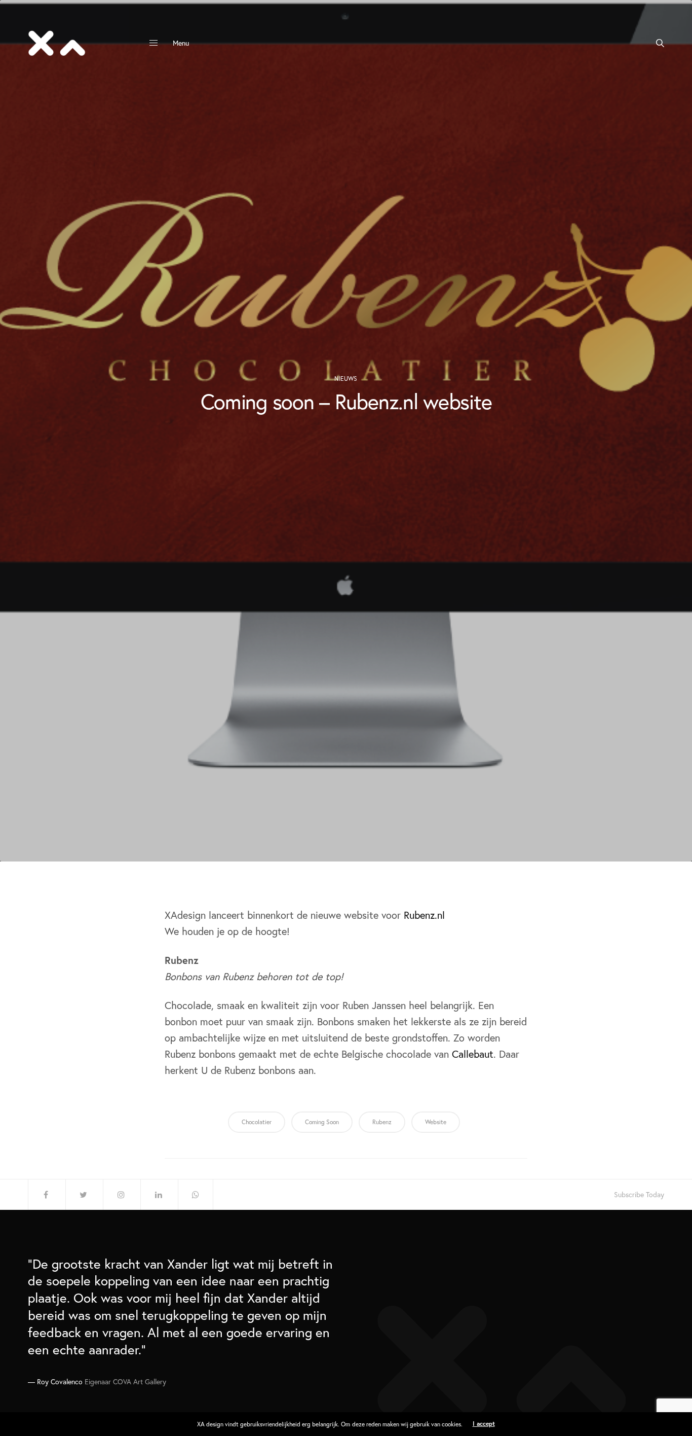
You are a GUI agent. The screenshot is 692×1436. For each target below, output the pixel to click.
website (435, 1122)
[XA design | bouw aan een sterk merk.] (57, 43)
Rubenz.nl (424, 915)
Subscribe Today (639, 1194)
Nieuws (345, 379)
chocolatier (257, 1122)
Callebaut (472, 1054)
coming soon (322, 1122)
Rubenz (382, 1122)
